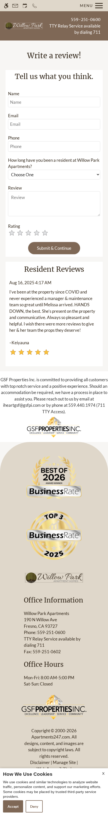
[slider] (32, 233)
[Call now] (34, 5)
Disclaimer (40, 762)
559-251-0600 (85, 19)
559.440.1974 (81, 405)
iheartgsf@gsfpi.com (22, 405)
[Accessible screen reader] (6, 5)
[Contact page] (15, 5)
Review (15, 187)
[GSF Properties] (54, 427)
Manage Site (64, 762)
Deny (34, 806)
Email (13, 115)
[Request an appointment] (25, 5)
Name (13, 93)
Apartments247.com (50, 737)
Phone (14, 137)
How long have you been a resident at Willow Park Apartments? (53, 163)
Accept (13, 806)
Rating (14, 226)
